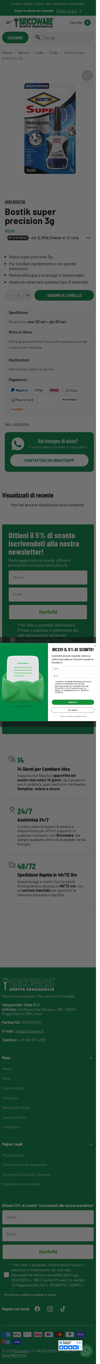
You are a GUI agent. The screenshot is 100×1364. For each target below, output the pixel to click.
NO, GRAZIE (73, 710)
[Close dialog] (95, 645)
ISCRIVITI (73, 702)
